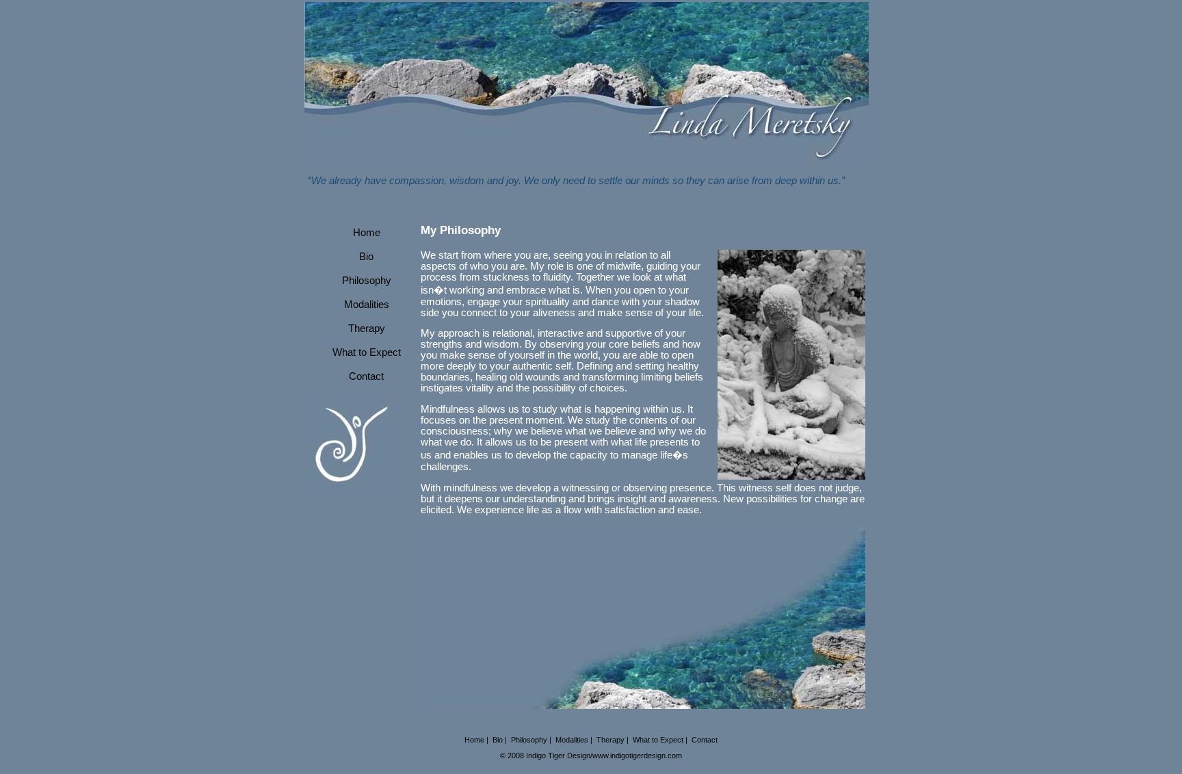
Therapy (366, 328)
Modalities (366, 304)
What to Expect (366, 352)
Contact (366, 376)
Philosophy (366, 280)
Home (366, 232)
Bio (366, 256)
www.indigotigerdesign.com (637, 755)
